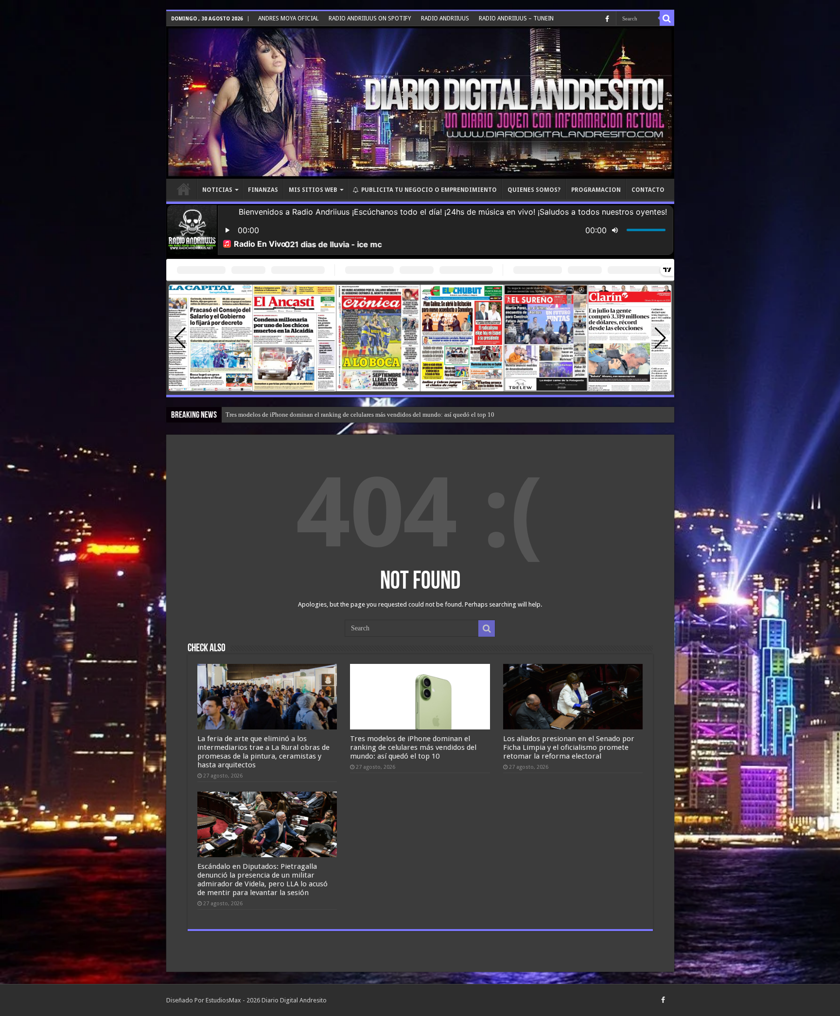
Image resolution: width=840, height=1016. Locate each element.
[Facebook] (607, 19)
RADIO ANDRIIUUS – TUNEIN (516, 18)
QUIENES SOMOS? (534, 189)
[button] (660, 338)
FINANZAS (263, 189)
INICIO (183, 189)
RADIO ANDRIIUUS (445, 18)
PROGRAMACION (596, 189)
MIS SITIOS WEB (313, 189)
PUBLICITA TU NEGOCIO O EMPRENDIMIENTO (429, 189)
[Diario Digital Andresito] (420, 102)
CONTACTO (648, 189)
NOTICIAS (217, 189)
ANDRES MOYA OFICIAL (288, 18)
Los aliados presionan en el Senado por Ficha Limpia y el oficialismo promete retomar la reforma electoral (364, 414)
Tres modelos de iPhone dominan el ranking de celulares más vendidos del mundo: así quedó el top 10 (413, 747)
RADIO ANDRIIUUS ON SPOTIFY (370, 18)
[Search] (667, 18)
